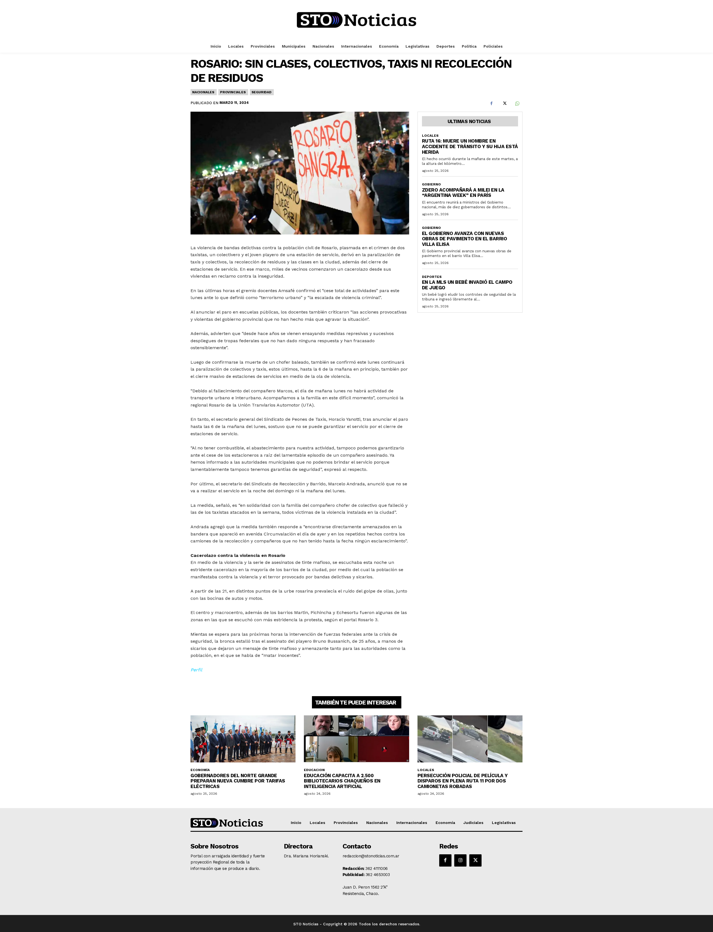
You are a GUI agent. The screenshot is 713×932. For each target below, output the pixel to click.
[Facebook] (491, 103)
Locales (430, 136)
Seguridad (261, 92)
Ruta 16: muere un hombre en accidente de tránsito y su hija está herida (470, 146)
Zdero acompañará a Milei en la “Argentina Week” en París (463, 192)
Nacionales (203, 92)
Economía (200, 770)
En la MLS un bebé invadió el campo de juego (467, 284)
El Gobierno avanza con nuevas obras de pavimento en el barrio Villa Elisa (464, 239)
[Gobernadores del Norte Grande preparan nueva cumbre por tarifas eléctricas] (243, 739)
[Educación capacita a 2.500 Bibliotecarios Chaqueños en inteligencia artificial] (356, 739)
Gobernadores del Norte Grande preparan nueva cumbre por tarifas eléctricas (238, 781)
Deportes (432, 277)
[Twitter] (504, 103)
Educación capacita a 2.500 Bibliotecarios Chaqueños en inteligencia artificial (342, 781)
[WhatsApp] (516, 103)
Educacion (314, 770)
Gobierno (431, 184)
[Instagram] (460, 860)
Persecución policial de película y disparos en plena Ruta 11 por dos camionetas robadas (462, 781)
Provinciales (233, 92)
